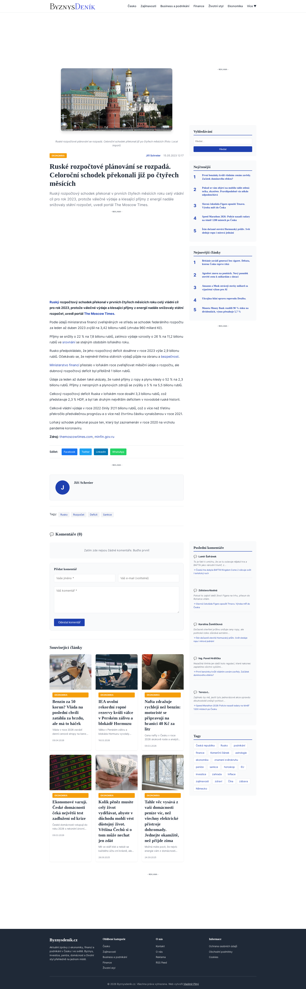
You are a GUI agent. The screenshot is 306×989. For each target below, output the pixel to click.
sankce (214, 766)
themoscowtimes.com (76, 437)
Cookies (213, 956)
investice (201, 774)
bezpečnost (170, 356)
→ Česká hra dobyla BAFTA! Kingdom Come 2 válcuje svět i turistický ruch (222, 572)
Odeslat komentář (69, 622)
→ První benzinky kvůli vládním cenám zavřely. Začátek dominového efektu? (221, 673)
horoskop (229, 766)
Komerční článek (219, 752)
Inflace (232, 774)
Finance (199, 6)
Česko (132, 6)
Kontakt (160, 946)
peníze (200, 766)
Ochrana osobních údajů (223, 946)
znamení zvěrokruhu (226, 759)
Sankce (107, 514)
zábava (243, 781)
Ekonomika (235, 6)
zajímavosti (202, 781)
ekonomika (202, 759)
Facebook (69, 451)
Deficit (93, 514)
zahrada (217, 774)
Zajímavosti (148, 6)
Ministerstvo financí (64, 365)
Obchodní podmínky (221, 951)
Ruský (54, 302)
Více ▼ (251, 6)
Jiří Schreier (153, 155)
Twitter (86, 451)
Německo (201, 788)
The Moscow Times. (99, 313)
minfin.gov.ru (104, 437)
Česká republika (205, 745)
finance (200, 752)
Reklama (161, 956)
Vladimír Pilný (191, 983)
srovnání (68, 342)
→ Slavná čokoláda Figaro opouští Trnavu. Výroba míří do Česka (222, 605)
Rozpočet (78, 514)
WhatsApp (118, 451)
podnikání (239, 745)
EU (242, 766)
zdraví (218, 781)
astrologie (241, 752)
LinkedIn (101, 451)
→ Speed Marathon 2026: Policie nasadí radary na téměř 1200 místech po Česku (221, 707)
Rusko (63, 514)
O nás (159, 951)
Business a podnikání (174, 6)
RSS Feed (161, 962)
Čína (230, 781)
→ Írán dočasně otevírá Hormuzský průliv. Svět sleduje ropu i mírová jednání (220, 639)
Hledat (222, 149)
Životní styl (215, 6)
